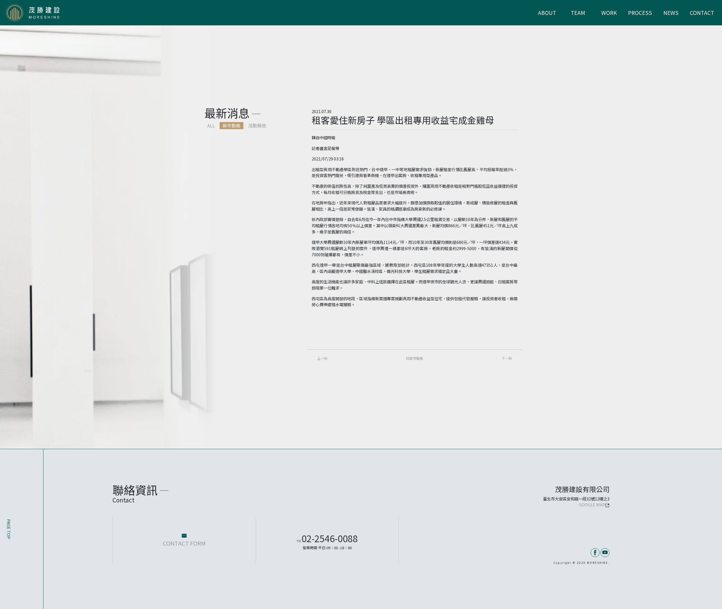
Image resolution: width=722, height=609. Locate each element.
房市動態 (232, 125)
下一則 (507, 358)
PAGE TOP (9, 529)
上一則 (322, 358)
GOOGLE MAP (592, 505)
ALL (211, 125)
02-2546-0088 (327, 538)
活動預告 (257, 125)
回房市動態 (414, 358)
